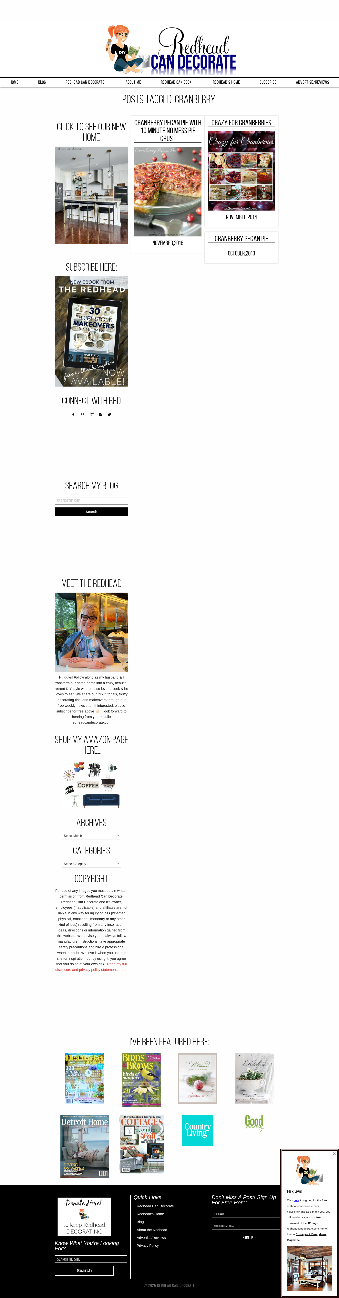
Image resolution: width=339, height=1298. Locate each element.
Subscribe (268, 82)
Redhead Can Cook (176, 82)
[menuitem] (14, 82)
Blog (42, 82)
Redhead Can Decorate (85, 82)
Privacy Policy (148, 1246)
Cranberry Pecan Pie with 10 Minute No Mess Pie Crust (167, 130)
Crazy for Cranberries (241, 122)
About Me (133, 82)
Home (14, 82)
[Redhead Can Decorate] (169, 49)
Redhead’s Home (226, 82)
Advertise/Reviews (312, 82)
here (296, 1200)
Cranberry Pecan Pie (241, 238)
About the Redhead (152, 1230)
